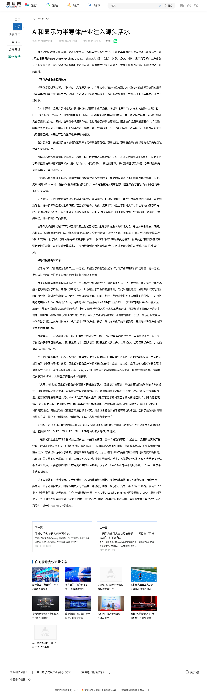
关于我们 (195, 672)
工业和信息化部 (19, 672)
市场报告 (14, 42)
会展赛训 (14, 49)
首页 (17, 19)
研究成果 (14, 34)
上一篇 (103, 527)
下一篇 (39, 527)
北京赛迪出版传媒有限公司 (94, 672)
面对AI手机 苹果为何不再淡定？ (53, 533)
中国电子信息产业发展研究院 (54, 672)
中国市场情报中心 (20, 679)
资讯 (17, 27)
